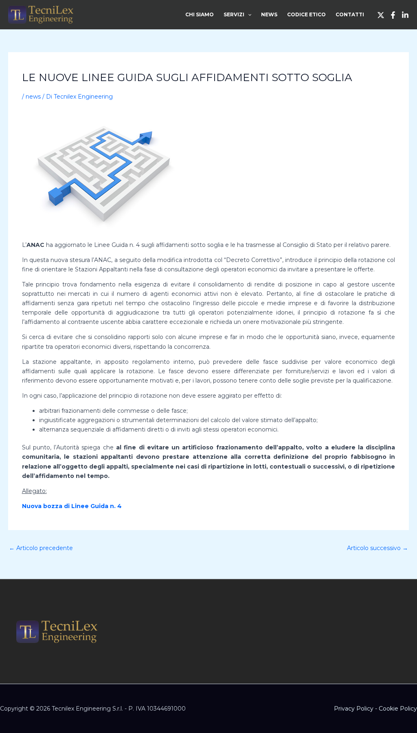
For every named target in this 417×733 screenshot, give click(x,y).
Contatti (350, 14)
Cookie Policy (398, 708)
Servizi (234, 14)
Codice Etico (306, 14)
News (269, 14)
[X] (380, 15)
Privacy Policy (353, 708)
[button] (247, 14)
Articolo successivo (377, 548)
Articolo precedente (41, 548)
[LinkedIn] (405, 15)
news (33, 96)
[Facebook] (393, 15)
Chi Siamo (199, 14)
